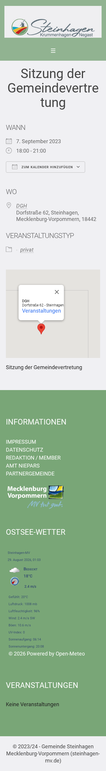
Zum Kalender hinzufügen (46, 167)
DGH (21, 206)
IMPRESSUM (21, 442)
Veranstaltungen (41, 311)
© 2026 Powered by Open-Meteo (47, 654)
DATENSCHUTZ (24, 450)
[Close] (57, 292)
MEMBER (50, 458)
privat (27, 250)
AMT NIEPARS (23, 466)
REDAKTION (20, 458)
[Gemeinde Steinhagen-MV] (53, 22)
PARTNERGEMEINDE (30, 473)
